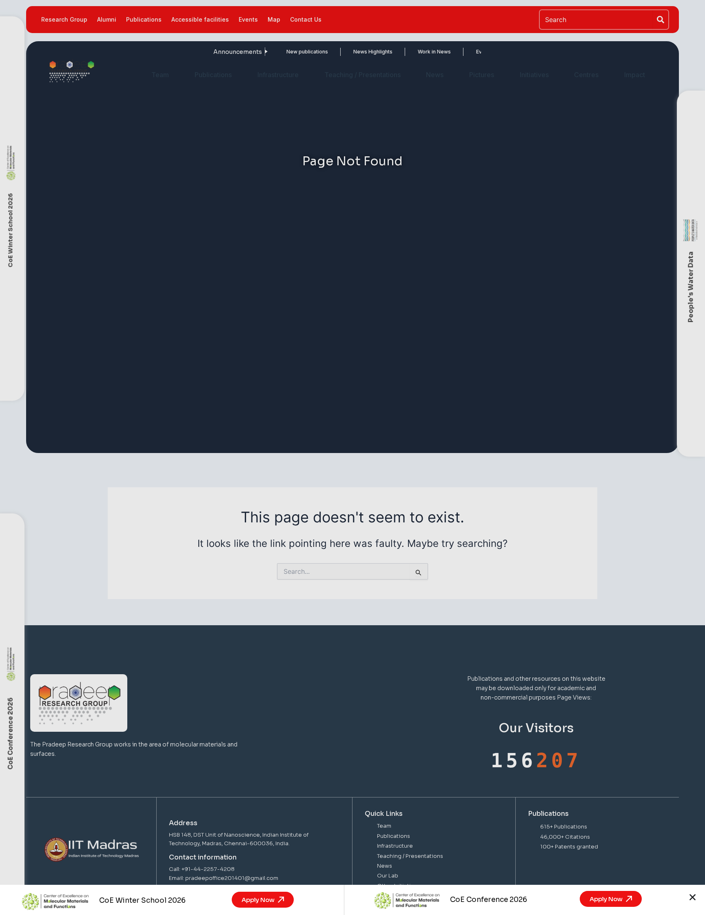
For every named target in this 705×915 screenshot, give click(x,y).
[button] (692, 897)
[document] (352, 457)
